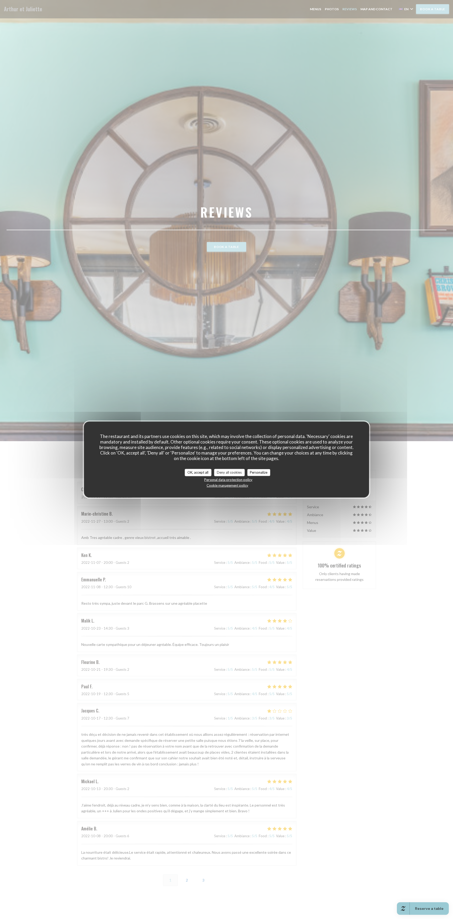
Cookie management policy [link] (227, 485)
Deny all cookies (229, 472)
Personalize (258, 472)
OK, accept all (197, 472)
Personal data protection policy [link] (228, 479)
